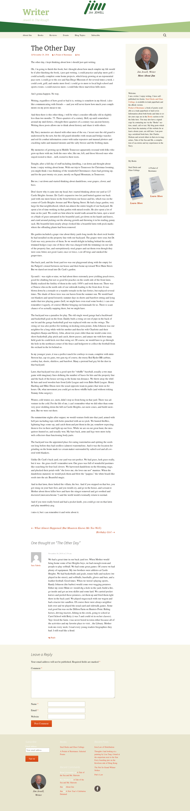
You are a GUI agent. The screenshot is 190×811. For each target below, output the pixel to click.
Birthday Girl (105, 532)
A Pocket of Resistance (63, 54)
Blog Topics (80, 35)
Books (40, 35)
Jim (78, 54)
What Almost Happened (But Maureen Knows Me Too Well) (66, 528)
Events (66, 35)
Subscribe (95, 35)
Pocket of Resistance (136, 107)
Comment (36, 668)
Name (35, 704)
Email (35, 710)
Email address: (31, 746)
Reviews (53, 35)
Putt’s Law (98, 774)
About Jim (27, 35)
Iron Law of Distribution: (104, 747)
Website (35, 716)
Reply (53, 637)
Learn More (156, 196)
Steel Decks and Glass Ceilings (72, 747)
